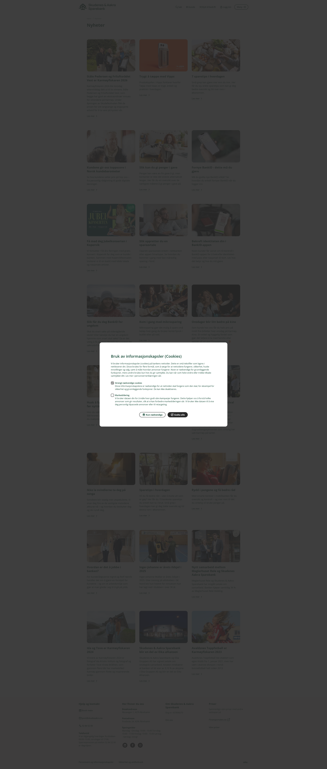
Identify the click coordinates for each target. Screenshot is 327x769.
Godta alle (179, 414)
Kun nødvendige (154, 414)
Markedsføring (122, 395)
